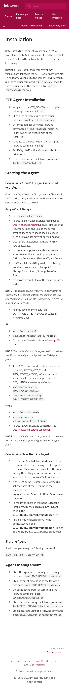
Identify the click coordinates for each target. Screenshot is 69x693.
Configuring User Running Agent (27, 454)
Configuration (54, 652)
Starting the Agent (22, 172)
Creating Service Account (26, 224)
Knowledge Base (22, 16)
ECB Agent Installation (25, 99)
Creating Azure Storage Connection (32, 429)
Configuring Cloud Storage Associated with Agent (31, 185)
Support (9, 16)
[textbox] (34, 336)
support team (45, 671)
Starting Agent (15, 541)
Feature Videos (39, 16)
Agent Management (23, 565)
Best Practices (57, 16)
